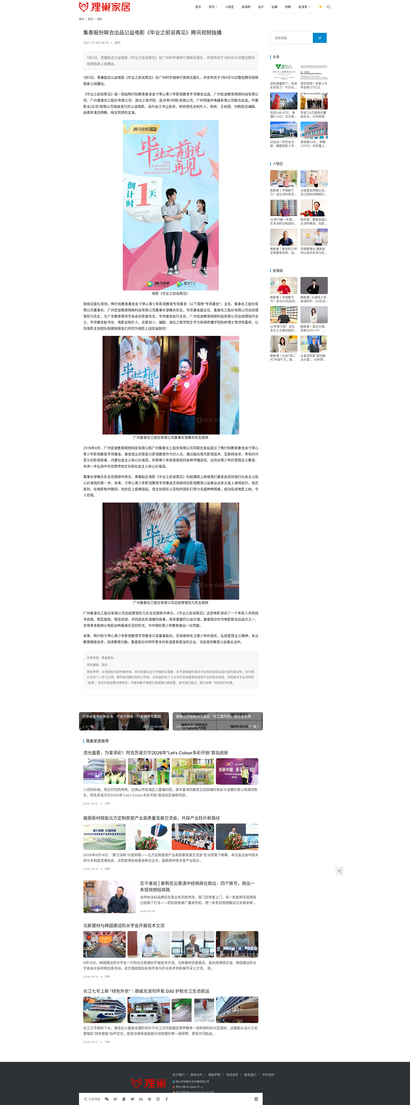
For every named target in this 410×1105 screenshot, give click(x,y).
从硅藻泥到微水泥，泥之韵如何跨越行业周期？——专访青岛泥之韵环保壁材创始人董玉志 (313, 192)
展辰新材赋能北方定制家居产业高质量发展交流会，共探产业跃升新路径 (151, 818)
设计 (261, 7)
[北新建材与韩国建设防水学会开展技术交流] (170, 944)
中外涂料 (268, 1074)
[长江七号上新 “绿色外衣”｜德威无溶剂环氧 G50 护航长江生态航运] (170, 1010)
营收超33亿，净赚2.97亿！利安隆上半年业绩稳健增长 (314, 144)
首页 (198, 7)
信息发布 (232, 1074)
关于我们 (178, 1074)
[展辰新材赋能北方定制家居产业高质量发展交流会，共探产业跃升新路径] (170, 837)
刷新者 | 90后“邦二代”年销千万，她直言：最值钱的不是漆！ (283, 358)
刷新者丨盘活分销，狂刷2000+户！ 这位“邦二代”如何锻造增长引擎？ (313, 328)
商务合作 (196, 1074)
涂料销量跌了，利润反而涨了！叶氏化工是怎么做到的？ (283, 85)
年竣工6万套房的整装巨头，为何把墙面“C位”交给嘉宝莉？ (313, 114)
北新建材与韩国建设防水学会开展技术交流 (123, 925)
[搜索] (320, 38)
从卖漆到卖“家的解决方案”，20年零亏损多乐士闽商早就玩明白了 (313, 358)
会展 (274, 7)
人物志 (229, 7)
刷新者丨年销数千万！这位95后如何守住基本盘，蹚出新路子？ (283, 299)
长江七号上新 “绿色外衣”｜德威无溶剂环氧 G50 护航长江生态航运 (146, 991)
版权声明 (214, 1074)
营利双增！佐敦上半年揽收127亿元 (313, 85)
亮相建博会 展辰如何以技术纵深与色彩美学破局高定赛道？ (313, 251)
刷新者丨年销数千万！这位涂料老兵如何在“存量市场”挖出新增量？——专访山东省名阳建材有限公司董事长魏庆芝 (283, 192)
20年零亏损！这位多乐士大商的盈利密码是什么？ (283, 328)
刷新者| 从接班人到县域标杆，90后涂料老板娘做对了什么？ (313, 299)
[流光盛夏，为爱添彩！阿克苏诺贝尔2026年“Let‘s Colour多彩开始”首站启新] (170, 771)
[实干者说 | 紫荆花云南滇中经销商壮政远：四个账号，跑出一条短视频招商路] (109, 896)
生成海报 (94, 1099)
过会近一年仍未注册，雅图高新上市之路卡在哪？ (283, 144)
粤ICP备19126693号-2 (189, 1087)
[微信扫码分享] (107, 1099)
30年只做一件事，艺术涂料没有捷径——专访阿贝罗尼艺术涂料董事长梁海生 (283, 221)
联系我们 (250, 1074)
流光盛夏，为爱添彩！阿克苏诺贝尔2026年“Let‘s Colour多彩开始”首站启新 (155, 752)
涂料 (117, 42)
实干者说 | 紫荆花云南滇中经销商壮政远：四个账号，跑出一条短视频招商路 (197, 886)
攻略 (288, 7)
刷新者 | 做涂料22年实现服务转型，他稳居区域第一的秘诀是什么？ (283, 251)
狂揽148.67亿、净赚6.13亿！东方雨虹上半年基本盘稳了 (283, 114)
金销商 (246, 7)
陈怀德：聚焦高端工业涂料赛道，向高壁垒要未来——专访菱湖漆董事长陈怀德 (313, 221)
